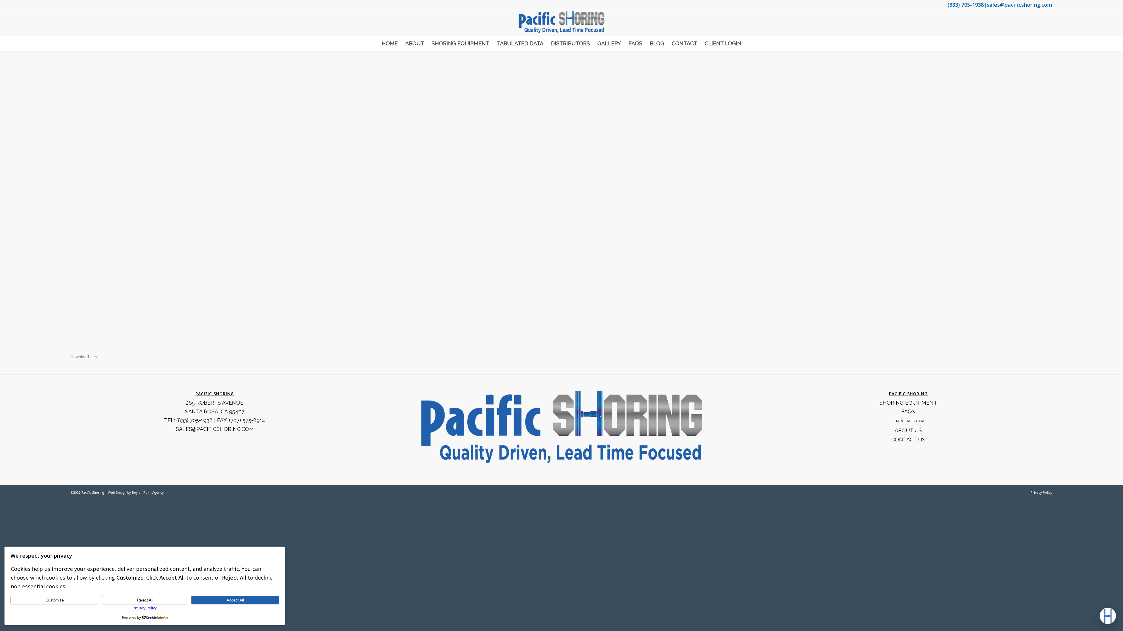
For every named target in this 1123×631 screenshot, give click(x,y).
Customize (55, 600)
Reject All (145, 600)
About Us (908, 430)
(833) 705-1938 (966, 4)
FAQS (908, 411)
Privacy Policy (1041, 492)
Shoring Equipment (908, 403)
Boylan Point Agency (148, 492)
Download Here (85, 356)
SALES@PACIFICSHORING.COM (215, 429)
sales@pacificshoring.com (1019, 4)
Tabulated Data (909, 421)
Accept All (235, 600)
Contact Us (908, 439)
